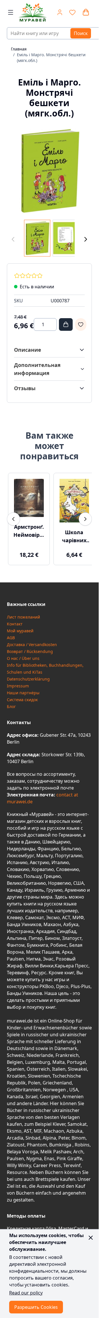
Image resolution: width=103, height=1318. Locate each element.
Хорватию (42, 866)
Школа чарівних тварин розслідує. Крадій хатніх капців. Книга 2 (71, 533)
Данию (32, 838)
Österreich (38, 1065)
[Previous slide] (13, 517)
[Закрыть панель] (91, 1238)
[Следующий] (85, 239)
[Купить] (66, 324)
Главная (19, 49)
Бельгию (71, 845)
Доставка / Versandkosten (32, 641)
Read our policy (26, 1293)
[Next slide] (85, 517)
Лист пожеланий (23, 613)
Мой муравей (20, 627)
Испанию (17, 859)
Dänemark (65, 1045)
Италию (60, 859)
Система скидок (22, 696)
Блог (11, 703)
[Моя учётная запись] (60, 12)
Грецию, (53, 873)
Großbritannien (24, 1086)
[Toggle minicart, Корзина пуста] (86, 12)
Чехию (14, 873)
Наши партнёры (23, 689)
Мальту (44, 852)
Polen (34, 1079)
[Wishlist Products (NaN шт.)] (72, 12)
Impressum (18, 682)
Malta (58, 1058)
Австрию (39, 859)
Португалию (68, 852)
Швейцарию (56, 838)
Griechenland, (58, 1079)
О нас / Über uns (23, 655)
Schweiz (15, 1052)
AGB (11, 634)
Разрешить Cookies (36, 1307)
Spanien (15, 1065)
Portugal (76, 1058)
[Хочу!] (80, 324)
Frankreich (67, 1052)
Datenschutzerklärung (28, 675)
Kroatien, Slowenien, (29, 1072)
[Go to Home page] (29, 12)
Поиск (81, 33)
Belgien (15, 1058)
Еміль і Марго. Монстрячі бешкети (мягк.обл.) (51, 57)
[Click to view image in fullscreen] (49, 170)
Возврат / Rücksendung (30, 648)
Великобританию (26, 879)
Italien (59, 1065)
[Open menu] (10, 12)
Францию (48, 845)
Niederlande (40, 1052)
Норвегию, (60, 879)
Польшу (32, 873)
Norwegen (55, 1086)
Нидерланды (21, 845)
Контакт (15, 620)
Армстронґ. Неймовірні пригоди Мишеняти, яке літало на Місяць (27, 528)
